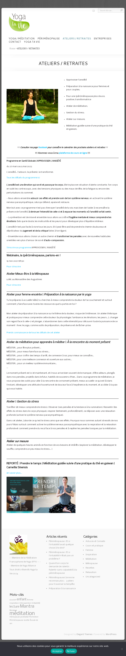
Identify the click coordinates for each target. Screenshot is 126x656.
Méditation (91, 559)
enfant (22, 599)
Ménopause (91, 563)
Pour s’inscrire (14, 267)
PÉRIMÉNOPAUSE (49, 38)
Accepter (57, 651)
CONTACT (15, 42)
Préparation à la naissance (62, 589)
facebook (42, 147)
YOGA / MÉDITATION (22, 38)
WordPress (111, 634)
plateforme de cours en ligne (73, 153)
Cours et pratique (94, 546)
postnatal (24, 617)
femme (30, 600)
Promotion (33, 617)
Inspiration (91, 555)
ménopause (15, 617)
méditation (22, 613)
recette (26, 620)
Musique (13, 610)
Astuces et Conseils (95, 541)
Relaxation (91, 572)
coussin (13, 600)
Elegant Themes (84, 634)
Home (12, 48)
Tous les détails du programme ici (23, 178)
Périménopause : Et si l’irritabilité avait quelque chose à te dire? (61, 544)
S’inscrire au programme (19, 248)
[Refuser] (122, 649)
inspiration (14, 603)
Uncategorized (93, 577)
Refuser (71, 651)
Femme (89, 550)
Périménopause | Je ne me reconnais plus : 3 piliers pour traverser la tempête (61, 581)
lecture (15, 606)
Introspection (25, 603)
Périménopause (16, 620)
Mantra (27, 606)
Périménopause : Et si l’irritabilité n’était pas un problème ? (61, 555)
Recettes (90, 568)
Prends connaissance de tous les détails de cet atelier (33, 333)
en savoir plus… (14, 473)
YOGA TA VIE (32, 42)
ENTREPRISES (102, 38)
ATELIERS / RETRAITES (77, 38)
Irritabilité (36, 603)
